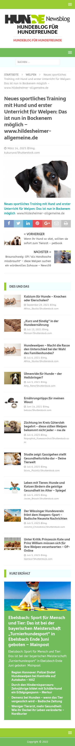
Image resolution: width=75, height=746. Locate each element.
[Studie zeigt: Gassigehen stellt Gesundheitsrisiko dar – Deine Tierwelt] (12, 459)
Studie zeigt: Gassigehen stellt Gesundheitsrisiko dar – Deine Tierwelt (45, 458)
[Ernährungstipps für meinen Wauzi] (12, 402)
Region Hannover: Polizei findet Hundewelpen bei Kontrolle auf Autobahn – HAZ (33, 676)
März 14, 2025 (17, 148)
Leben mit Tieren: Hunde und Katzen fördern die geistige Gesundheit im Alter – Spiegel (45, 486)
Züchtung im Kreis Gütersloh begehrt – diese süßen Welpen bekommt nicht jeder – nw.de (45, 426)
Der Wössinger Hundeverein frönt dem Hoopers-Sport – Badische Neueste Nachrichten (45, 515)
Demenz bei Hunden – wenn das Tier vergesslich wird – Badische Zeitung (37, 699)
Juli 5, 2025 (33, 495)
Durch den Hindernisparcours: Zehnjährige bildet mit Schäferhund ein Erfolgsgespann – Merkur (36, 689)
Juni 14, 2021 (34, 406)
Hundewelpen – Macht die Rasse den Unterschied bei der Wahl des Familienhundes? (47, 349)
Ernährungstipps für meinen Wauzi (44, 400)
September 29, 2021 (38, 305)
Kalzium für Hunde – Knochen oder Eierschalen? (45, 298)
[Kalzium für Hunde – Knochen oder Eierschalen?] (12, 301)
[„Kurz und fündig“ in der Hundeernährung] (12, 325)
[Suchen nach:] (37, 62)
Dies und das (19, 286)
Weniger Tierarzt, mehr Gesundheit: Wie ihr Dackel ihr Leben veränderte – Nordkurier (37, 710)
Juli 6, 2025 (33, 435)
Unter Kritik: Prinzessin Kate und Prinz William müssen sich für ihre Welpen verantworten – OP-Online (47, 545)
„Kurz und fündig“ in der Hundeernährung (41, 323)
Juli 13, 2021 (34, 329)
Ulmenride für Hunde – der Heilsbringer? (43, 375)
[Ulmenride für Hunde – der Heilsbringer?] (12, 378)
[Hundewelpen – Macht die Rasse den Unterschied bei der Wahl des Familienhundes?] (12, 350)
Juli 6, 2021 (33, 357)
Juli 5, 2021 (33, 382)
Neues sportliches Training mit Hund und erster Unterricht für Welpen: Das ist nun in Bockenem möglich (37, 208)
